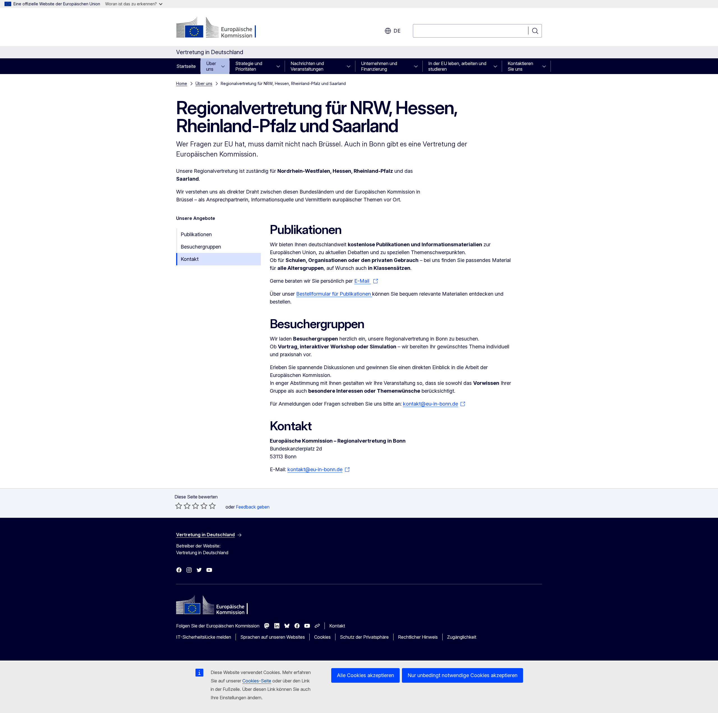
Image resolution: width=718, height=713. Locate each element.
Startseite (186, 66)
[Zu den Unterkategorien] (224, 66)
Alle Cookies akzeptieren (365, 675)
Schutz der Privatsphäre (364, 637)
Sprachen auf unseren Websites (272, 637)
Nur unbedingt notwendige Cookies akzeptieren (462, 675)
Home (181, 83)
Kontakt (190, 259)
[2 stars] (182, 505)
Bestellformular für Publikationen (334, 294)
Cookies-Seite (256, 681)
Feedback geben (253, 507)
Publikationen (196, 234)
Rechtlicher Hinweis (418, 637)
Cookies (322, 637)
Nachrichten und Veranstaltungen (307, 66)
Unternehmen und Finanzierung (379, 66)
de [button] (397, 31)
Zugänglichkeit (461, 637)
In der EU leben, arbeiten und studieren (457, 66)
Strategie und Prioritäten (248, 66)
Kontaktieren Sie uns (520, 66)
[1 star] (178, 505)
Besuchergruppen (201, 247)
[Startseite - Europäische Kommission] (221, 28)
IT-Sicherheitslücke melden (203, 637)
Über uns (211, 66)
